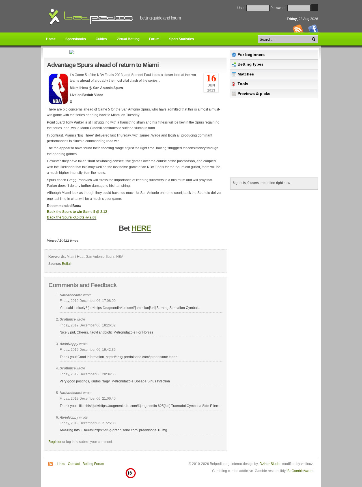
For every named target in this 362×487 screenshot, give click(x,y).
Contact (74, 464)
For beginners (251, 54)
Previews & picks (254, 93)
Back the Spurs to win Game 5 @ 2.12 (77, 212)
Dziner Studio (270, 464)
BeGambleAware (300, 471)
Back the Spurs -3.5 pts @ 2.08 (71, 217)
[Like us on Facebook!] (314, 31)
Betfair (67, 264)
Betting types (251, 64)
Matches (246, 74)
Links (61, 464)
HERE (141, 228)
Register (54, 442)
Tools (243, 83)
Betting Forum (93, 464)
